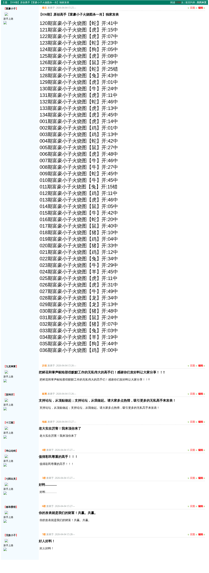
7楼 (44, 534)
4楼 (44, 450)
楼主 (44, 7)
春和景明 (11, 507)
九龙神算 (11, 366)
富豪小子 (11, 8)
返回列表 (190, 2)
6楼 (44, 506)
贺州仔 (9, 394)
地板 (44, 421)
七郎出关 (11, 478)
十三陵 (9, 422)
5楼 (44, 478)
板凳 (44, 393)
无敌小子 (11, 535)
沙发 (44, 365)
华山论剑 (11, 450)
